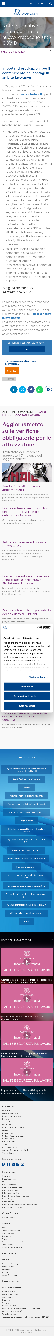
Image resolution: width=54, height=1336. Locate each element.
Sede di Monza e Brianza (13, 1136)
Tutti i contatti (8, 1245)
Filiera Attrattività (10, 1190)
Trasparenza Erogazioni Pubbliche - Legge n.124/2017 (26, 1317)
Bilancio (5, 1119)
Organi (5, 1130)
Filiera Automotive (10, 1193)
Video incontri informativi (13, 1242)
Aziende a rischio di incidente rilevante (26, 796)
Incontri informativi (16, 940)
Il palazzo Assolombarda (13, 1127)
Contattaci (11, 371)
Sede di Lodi (8, 1133)
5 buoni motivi (8, 1217)
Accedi (41, 3)
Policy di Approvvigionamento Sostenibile (21, 1308)
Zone (4, 1144)
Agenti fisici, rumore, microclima (26, 779)
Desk (4, 1227)
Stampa (10, 379)
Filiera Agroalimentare (12, 1187)
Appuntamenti (8, 1233)
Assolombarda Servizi (12, 1247)
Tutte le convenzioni (11, 1230)
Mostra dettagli (37, 677)
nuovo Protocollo (32, 94)
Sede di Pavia (8, 1139)
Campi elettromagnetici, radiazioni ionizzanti (26, 804)
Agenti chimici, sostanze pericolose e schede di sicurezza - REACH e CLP (26, 769)
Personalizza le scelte (25, 696)
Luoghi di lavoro (26, 820)
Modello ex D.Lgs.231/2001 (14, 1311)
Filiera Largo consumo (12, 1199)
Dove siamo (7, 1125)
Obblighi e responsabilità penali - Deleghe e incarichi (26, 830)
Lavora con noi (10, 1281)
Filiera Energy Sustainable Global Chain (19, 1204)
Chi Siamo (8, 1106)
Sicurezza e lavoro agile (26, 867)
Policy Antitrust (9, 1306)
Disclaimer (6, 1300)
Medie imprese (8, 1182)
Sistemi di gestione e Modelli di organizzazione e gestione (26, 895)
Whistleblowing (9, 1314)
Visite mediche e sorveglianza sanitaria (26, 913)
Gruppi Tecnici (8, 1153)
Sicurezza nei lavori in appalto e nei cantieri (26, 886)
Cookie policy (8, 1297)
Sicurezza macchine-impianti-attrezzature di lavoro (26, 876)
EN (31, 3)
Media (5, 1260)
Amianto (26, 787)
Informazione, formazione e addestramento (26, 812)
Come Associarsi (11, 1213)
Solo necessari (27, 705)
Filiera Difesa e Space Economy (16, 1196)
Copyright (6, 1303)
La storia (6, 1110)
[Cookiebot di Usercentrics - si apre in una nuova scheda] (38, 628)
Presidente (7, 1272)
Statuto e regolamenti (12, 1116)
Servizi (6, 1223)
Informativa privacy (11, 1294)
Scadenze (6, 1236)
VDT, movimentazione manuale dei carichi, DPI (26, 905)
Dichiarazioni (8, 1267)
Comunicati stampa (11, 1264)
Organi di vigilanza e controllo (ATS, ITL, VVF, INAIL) (26, 840)
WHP (26, 921)
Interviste (6, 1269)
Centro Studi (9, 1253)
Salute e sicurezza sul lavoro (26, 413)
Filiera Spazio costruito (12, 1207)
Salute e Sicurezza (13, 52)
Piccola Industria (9, 1147)
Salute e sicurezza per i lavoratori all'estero (26, 858)
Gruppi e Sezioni (9, 1142)
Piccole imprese (9, 1179)
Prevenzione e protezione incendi (26, 850)
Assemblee (7, 1122)
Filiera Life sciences (11, 1202)
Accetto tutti (27, 686)
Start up (6, 1176)
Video (5, 1239)
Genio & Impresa (9, 1275)
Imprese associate (10, 1113)
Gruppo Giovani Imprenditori (15, 1150)
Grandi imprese (9, 1185)
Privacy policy (8, 1291)
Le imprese (8, 1172)
